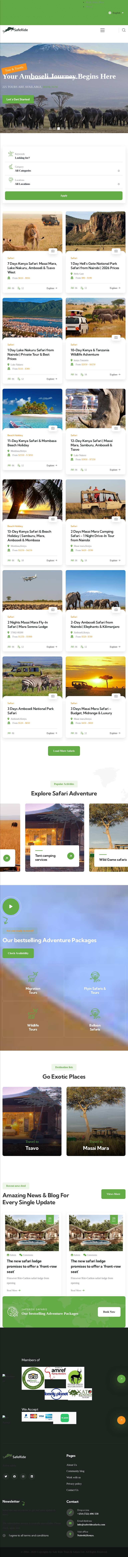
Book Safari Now (95, 2)
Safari (11, 258)
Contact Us (72, 1490)
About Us (71, 1464)
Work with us (73, 1477)
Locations (19, 180)
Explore (50, 288)
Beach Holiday (15, 435)
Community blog (75, 1471)
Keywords (19, 154)
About (89, 6)
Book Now (50, 87)
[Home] (15, 30)
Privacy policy (74, 1483)
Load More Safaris (64, 750)
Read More (12, 1290)
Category (19, 167)
